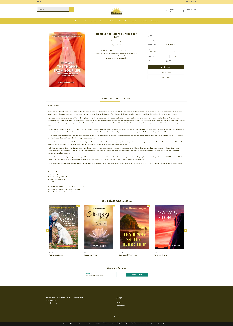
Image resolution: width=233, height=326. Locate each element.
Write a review (137, 274)
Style (149, 49)
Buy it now (166, 77)
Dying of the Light (128, 255)
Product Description (110, 99)
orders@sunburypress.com (54, 303)
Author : (111, 41)
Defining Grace (56, 255)
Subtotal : (151, 61)
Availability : (152, 41)
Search (118, 302)
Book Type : (112, 45)
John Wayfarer (55, 105)
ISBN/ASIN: (152, 44)
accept (166, 323)
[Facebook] (195, 2)
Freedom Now (90, 255)
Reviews (127, 99)
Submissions (120, 305)
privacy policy (156, 323)
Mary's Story (160, 255)
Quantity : (151, 56)
